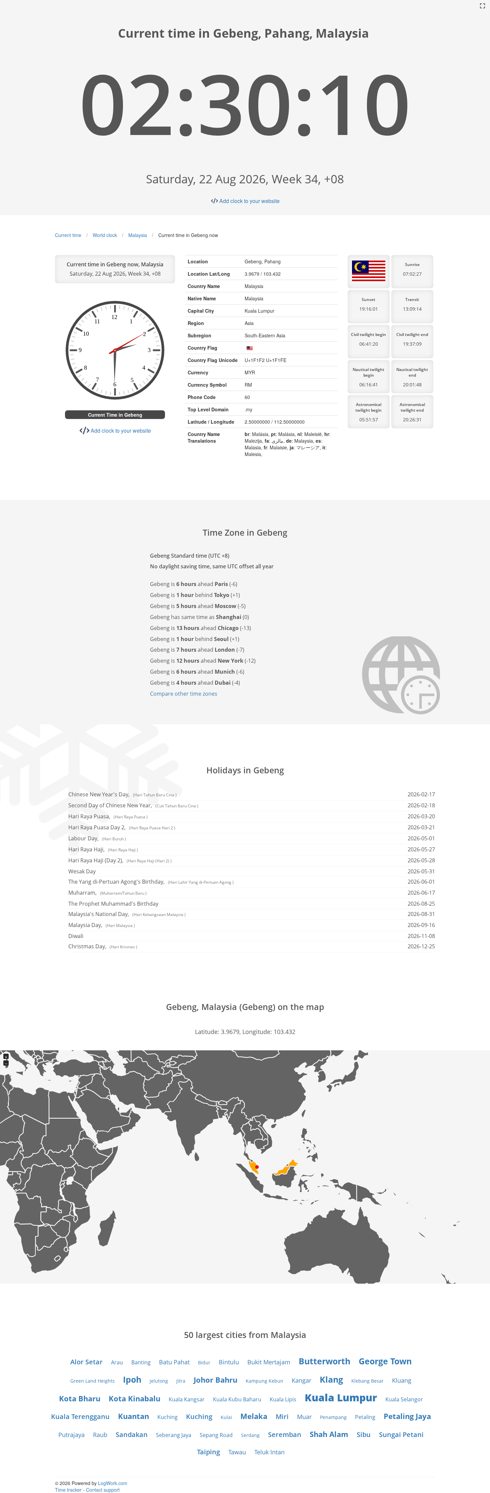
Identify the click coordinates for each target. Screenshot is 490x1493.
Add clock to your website (249, 201)
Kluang (401, 1380)
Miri (282, 1416)
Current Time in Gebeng (115, 414)
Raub (100, 1435)
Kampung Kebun (264, 1381)
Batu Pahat (174, 1362)
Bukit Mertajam (268, 1362)
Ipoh (132, 1379)
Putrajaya (71, 1435)
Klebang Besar (367, 1381)
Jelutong (159, 1381)
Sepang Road (216, 1435)
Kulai (226, 1417)
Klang (331, 1379)
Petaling (365, 1417)
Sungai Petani (401, 1434)
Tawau (237, 1452)
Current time (68, 235)
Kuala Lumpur (341, 1397)
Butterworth (324, 1361)
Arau (117, 1362)
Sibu (364, 1434)
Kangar (301, 1380)
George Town (385, 1361)
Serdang (250, 1435)
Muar (304, 1417)
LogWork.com (112, 1483)
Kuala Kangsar (187, 1399)
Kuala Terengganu (80, 1416)
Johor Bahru (215, 1380)
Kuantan (133, 1416)
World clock (105, 235)
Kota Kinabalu (134, 1398)
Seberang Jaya (173, 1435)
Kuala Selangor (404, 1399)
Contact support (103, 1489)
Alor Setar (86, 1361)
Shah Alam (329, 1434)
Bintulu (229, 1362)
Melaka (253, 1416)
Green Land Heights (92, 1381)
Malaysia (137, 235)
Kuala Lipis (283, 1399)
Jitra (180, 1381)
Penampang (333, 1417)
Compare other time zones (183, 693)
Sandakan (132, 1434)
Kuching (167, 1417)
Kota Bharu (79, 1398)
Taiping (208, 1451)
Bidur (204, 1362)
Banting (141, 1362)
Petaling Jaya (407, 1416)
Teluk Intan (269, 1452)
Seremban (284, 1434)
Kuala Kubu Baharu (237, 1399)
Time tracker (68, 1489)
